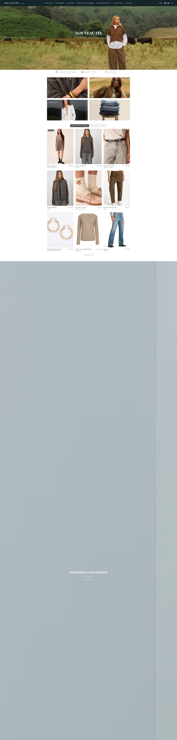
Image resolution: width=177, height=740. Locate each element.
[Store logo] (14, 3)
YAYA (105, 209)
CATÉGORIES (70, 3)
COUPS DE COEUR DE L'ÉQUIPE (80, 125)
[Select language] (161, 3)
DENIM (103, 125)
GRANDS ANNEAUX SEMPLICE (54, 249)
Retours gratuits (112, 72)
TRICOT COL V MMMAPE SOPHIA (83, 249)
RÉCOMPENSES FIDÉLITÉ (104, 3)
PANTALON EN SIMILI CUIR (110, 207)
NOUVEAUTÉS (49, 3)
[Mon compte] (165, 3)
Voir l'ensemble (87, 580)
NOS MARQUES (59, 3)
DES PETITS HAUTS (52, 167)
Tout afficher (87, 255)
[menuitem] (49, 3)
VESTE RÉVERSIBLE (52, 207)
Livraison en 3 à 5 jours (90, 72)
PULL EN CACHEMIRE (80, 165)
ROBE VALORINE (51, 165)
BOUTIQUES (128, 3)
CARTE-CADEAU (118, 3)
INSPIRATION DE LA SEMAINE (85, 3)
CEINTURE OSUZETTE (109, 165)
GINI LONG (106, 249)
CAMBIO (106, 250)
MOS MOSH (78, 250)
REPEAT (77, 167)
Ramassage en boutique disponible (68, 72)
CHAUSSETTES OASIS (80, 207)
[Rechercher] (172, 3)
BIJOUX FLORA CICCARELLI (54, 250)
